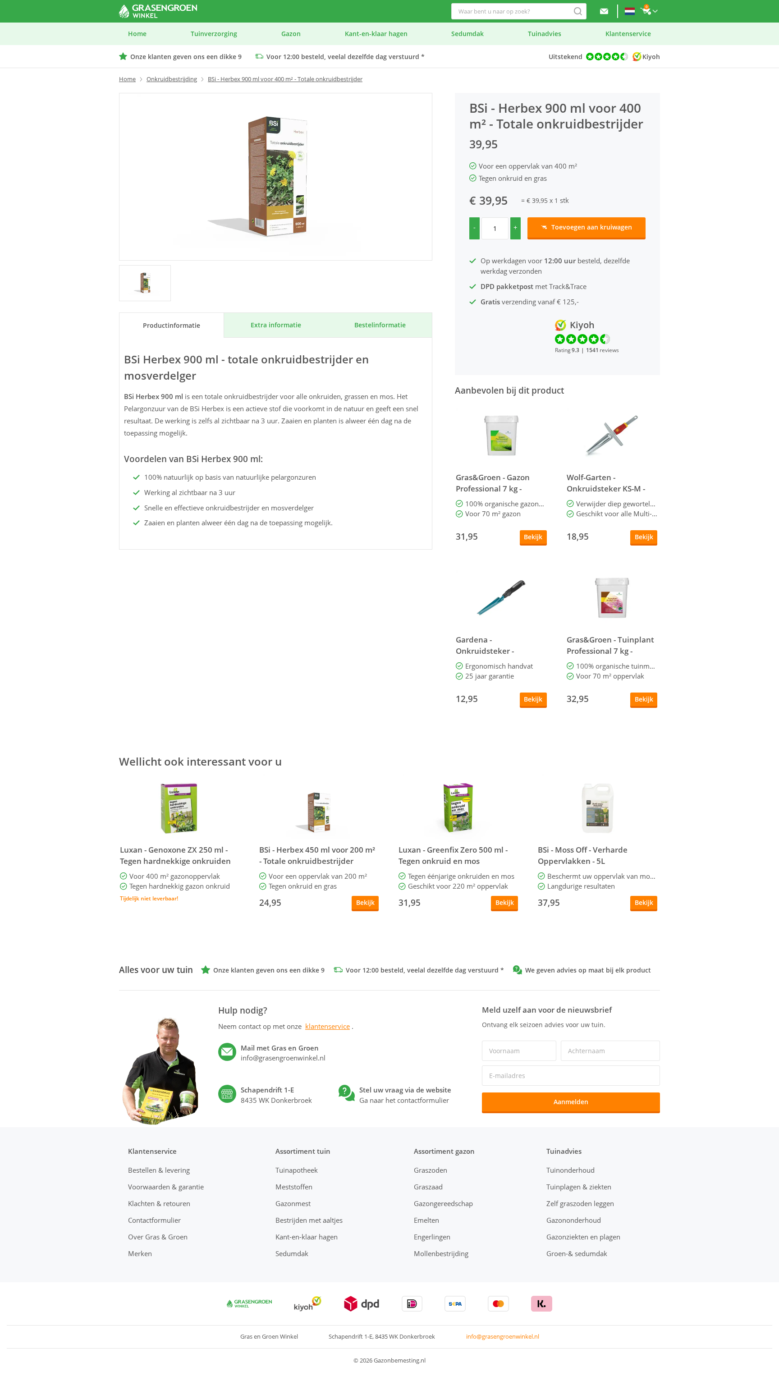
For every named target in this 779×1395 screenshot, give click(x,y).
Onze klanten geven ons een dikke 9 (186, 56)
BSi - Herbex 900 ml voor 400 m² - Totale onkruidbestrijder (285, 79)
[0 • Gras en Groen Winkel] (145, 283)
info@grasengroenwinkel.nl (502, 1336)
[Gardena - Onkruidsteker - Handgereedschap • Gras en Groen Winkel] (501, 598)
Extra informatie (276, 325)
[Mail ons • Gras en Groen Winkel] (604, 11)
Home (127, 79)
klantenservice (327, 1026)
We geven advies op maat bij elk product (588, 970)
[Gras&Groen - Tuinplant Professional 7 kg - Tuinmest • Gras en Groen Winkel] (612, 598)
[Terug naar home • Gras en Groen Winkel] (158, 11)
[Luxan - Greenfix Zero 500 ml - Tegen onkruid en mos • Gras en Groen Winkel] (458, 808)
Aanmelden (571, 1101)
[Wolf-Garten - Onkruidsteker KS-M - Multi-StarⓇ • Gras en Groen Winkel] (612, 435)
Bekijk (533, 536)
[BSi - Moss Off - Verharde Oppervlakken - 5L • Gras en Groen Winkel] (597, 808)
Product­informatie (171, 325)
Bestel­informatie (380, 325)
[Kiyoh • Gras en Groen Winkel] (307, 1304)
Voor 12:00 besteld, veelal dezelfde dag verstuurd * (345, 56)
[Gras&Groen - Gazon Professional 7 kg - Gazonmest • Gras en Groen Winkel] (501, 435)
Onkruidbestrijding (172, 79)
